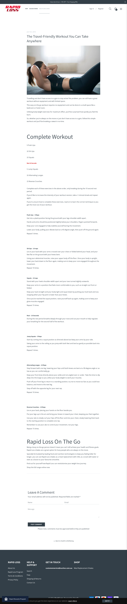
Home (37, 17)
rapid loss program (15, 572)
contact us (31, 583)
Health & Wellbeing (47, 17)
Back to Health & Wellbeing (65, 541)
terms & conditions (15, 576)
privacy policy (13, 580)
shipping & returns (34, 579)
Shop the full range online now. (38, 467)
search (29, 571)
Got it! (107, 601)
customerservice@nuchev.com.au (59, 568)
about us (11, 568)
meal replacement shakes (83, 568)
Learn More (72, 601)
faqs (28, 575)
